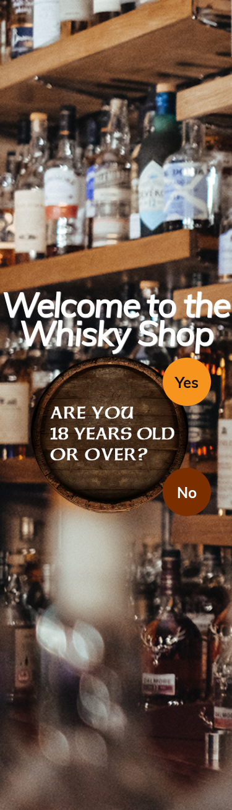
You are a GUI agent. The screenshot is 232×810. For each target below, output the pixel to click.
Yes (187, 382)
